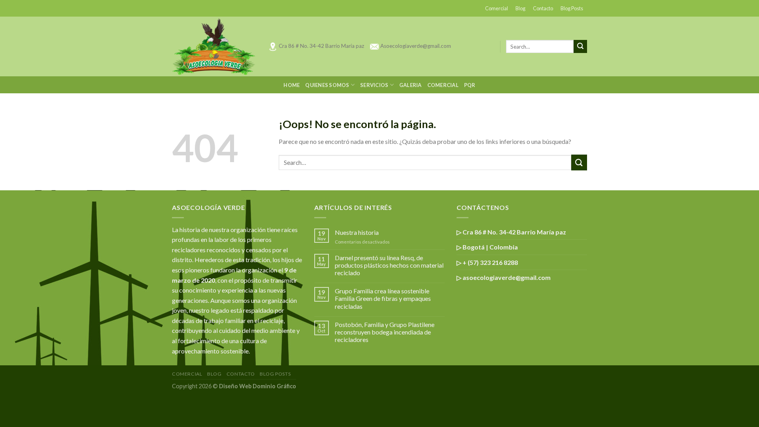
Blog (520, 8)
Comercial (496, 8)
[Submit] (579, 162)
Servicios (374, 85)
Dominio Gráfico (274, 386)
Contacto (543, 8)
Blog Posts (572, 8)
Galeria (410, 85)
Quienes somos (327, 85)
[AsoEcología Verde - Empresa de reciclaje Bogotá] (214, 47)
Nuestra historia (357, 232)
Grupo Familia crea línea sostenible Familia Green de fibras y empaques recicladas (383, 298)
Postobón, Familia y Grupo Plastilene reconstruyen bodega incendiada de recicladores (384, 332)
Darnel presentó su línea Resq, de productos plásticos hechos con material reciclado (389, 265)
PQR (470, 85)
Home (291, 85)
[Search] (580, 46)
